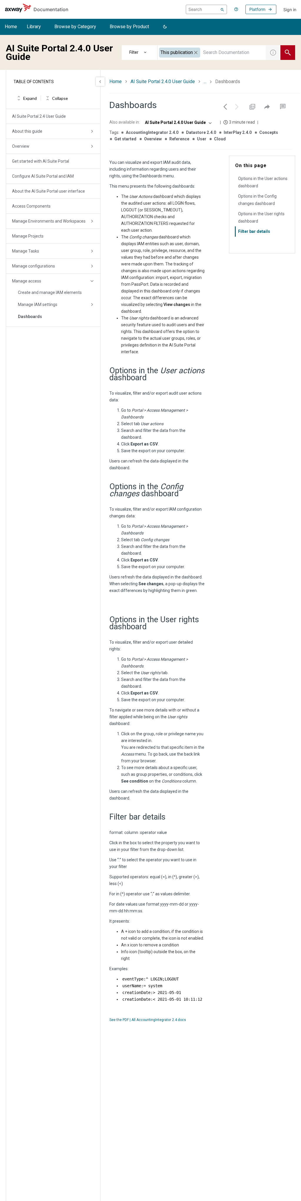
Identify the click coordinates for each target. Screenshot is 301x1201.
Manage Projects (28, 236)
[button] (165, 27)
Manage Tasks (25, 251)
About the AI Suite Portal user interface (48, 191)
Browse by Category (75, 26)
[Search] (222, 9)
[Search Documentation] (287, 52)
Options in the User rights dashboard (261, 217)
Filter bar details (254, 231)
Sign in (289, 9)
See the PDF (119, 1020)
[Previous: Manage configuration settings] (225, 106)
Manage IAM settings (37, 304)
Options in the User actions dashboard (262, 182)
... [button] (205, 81)
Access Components (31, 206)
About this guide (27, 131)
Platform (257, 9)
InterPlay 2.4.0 (238, 132)
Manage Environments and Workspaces (49, 221)
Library (34, 26)
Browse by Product (129, 26)
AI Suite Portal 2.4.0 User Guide (163, 81)
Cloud (220, 139)
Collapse (60, 98)
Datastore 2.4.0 (201, 132)
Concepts (268, 132)
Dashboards (30, 316)
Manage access (26, 281)
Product (140, 52)
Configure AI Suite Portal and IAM (43, 176)
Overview (20, 146)
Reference (179, 139)
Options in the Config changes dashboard (257, 200)
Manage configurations (33, 266)
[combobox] (212, 52)
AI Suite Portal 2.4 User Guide (39, 116)
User (201, 139)
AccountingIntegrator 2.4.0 (152, 132)
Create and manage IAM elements (50, 292)
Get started (125, 139)
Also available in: (124, 122)
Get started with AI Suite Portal (40, 161)
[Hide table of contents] (100, 81)
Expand (30, 98)
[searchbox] (206, 9)
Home (11, 26)
